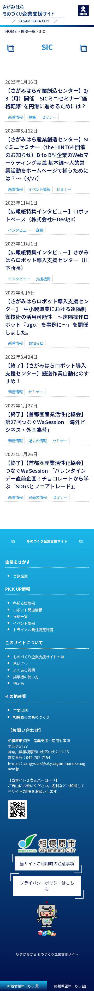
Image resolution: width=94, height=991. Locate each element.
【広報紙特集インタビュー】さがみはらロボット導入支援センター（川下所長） (47, 260)
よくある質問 (24, 670)
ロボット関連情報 (27, 610)
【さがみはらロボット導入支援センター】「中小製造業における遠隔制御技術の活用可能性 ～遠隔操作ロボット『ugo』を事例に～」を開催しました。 (47, 316)
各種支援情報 (24, 603)
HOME (11, 31)
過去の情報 (37, 440)
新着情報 (15, 117)
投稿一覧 (28, 31)
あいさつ (20, 663)
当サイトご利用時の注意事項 (47, 863)
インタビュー (19, 230)
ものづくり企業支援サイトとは (38, 656)
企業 (39, 230)
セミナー (49, 117)
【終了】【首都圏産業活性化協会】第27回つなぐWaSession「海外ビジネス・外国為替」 (45, 421)
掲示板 (18, 683)
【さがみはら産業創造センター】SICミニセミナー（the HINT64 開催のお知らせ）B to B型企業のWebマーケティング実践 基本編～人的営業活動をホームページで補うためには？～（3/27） (47, 158)
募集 (32, 117)
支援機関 (43, 278)
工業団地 (20, 710)
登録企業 (20, 576)
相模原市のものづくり (31, 717)
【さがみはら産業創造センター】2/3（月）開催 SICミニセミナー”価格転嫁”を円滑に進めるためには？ (47, 98)
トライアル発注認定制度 (33, 629)
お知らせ (35, 343)
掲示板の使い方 (26, 676)
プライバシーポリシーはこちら (47, 886)
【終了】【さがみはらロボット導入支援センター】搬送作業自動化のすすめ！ (47, 373)
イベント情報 (39, 189)
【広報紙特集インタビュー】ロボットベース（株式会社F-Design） (47, 215)
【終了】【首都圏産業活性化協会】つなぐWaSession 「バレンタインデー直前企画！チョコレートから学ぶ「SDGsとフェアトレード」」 (47, 474)
